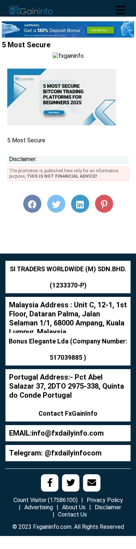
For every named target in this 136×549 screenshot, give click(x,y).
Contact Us (72, 514)
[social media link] (49, 483)
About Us (74, 507)
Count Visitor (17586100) (45, 500)
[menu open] (120, 10)
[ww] (68, 29)
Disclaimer (108, 507)
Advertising (38, 507)
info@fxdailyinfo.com (68, 433)
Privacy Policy (105, 500)
